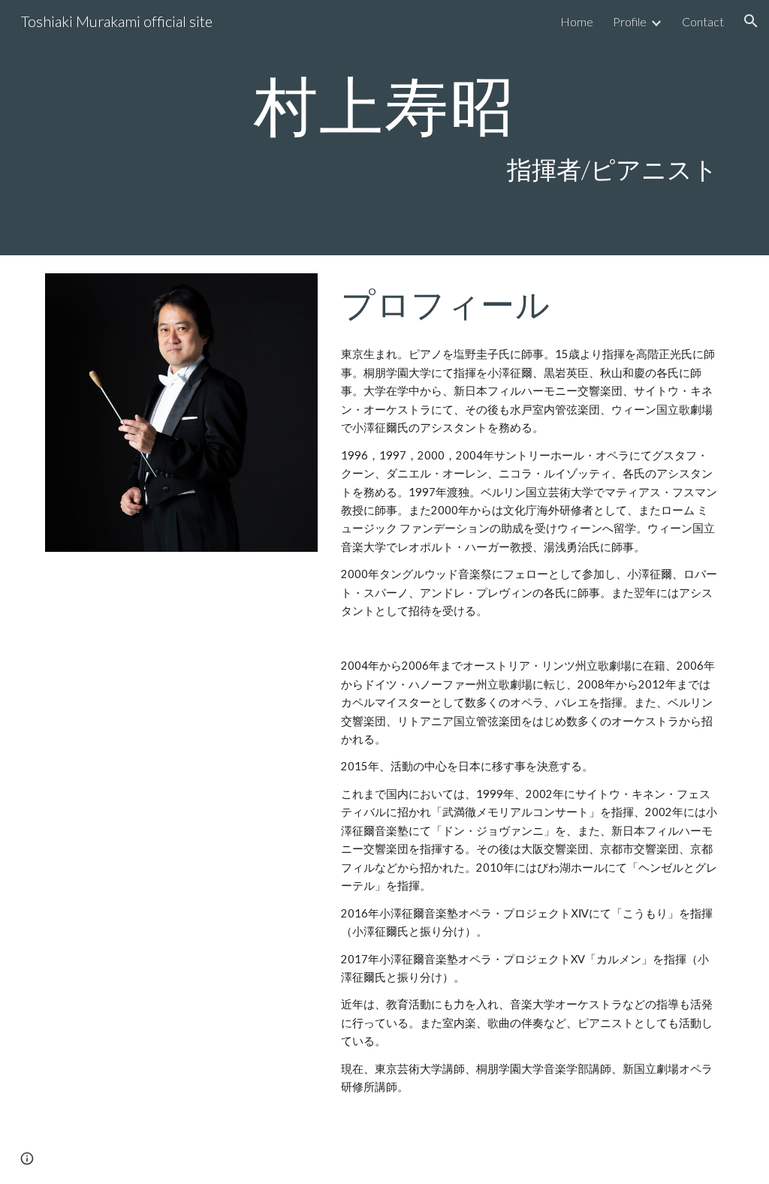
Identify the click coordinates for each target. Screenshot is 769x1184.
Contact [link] (703, 21)
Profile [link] (630, 21)
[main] (385, 128)
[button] (751, 21)
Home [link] (576, 21)
